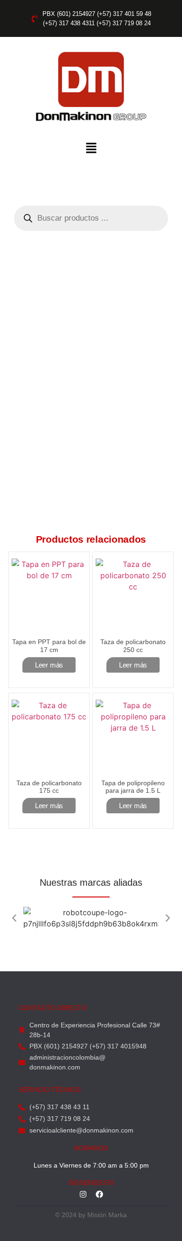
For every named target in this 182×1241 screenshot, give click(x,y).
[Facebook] (99, 1194)
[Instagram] (83, 1194)
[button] (91, 149)
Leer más (49, 665)
